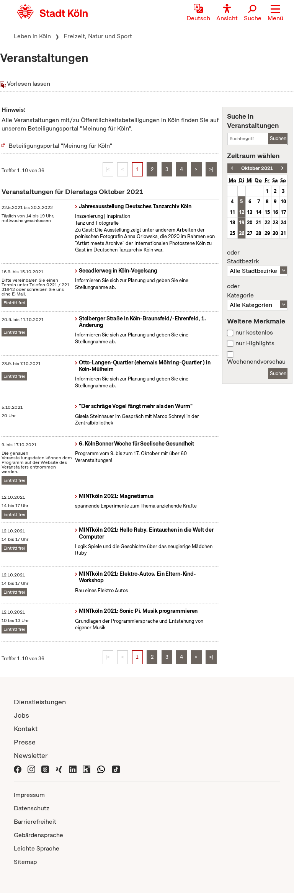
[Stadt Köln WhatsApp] (101, 768)
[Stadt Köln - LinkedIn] (73, 768)
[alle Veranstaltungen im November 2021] (282, 168)
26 (241, 233)
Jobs (21, 715)
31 (283, 233)
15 (267, 212)
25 (232, 233)
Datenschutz (31, 808)
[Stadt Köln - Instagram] (31, 768)
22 (267, 222)
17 (283, 212)
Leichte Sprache (36, 848)
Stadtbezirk (243, 257)
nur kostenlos (254, 333)
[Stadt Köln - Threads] (45, 768)
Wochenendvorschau (256, 362)
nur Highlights (254, 343)
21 (258, 222)
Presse (25, 742)
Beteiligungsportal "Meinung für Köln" (60, 146)
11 (232, 212)
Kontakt (26, 728)
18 (232, 222)
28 (258, 233)
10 (283, 201)
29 (267, 233)
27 (249, 233)
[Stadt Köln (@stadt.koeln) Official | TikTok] (116, 768)
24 (283, 222)
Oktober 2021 (257, 168)
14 (258, 212)
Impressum (29, 795)
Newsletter (31, 755)
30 (275, 233)
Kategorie (240, 290)
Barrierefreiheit (35, 822)
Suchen (278, 138)
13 (249, 212)
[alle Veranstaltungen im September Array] (232, 168)
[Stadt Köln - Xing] (59, 768)
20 (249, 222)
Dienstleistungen (40, 701)
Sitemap (25, 862)
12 (241, 212)
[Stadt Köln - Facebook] (17, 768)
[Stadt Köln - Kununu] (86, 768)
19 (241, 222)
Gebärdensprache (38, 835)
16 (275, 212)
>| (211, 169)
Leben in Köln (32, 36)
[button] (275, 13)
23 (275, 222)
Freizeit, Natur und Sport (98, 36)
